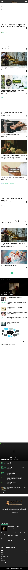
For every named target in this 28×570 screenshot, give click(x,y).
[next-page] (3, 492)
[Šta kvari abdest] (14, 39)
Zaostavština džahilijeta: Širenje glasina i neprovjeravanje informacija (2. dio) (15, 478)
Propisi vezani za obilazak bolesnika (14, 307)
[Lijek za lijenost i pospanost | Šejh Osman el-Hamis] (3, 299)
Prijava (2, 494)
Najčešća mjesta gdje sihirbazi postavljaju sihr (16, 467)
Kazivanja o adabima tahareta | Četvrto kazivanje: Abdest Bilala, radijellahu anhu (13, 25)
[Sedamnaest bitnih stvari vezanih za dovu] (14, 169)
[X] (14, 517)
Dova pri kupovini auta (11, 482)
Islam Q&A (3, 115)
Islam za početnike (4, 556)
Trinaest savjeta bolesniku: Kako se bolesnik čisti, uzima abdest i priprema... (14, 156)
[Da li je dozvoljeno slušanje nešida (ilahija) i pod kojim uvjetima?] (3, 319)
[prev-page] (1, 492)
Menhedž (2, 27)
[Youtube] (16, 517)
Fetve (2, 554)
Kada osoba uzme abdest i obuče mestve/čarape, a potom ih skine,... (13, 91)
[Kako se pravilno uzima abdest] (14, 126)
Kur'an (2, 294)
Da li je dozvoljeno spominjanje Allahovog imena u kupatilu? (13, 221)
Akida (2, 552)
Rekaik (2, 550)
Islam (2, 558)
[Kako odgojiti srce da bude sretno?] (3, 464)
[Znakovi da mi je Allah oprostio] (14, 451)
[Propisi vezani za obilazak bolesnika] (3, 309)
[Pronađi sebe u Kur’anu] (14, 287)
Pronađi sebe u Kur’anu (7, 293)
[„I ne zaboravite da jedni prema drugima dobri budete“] (3, 304)
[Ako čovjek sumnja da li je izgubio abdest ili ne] (14, 59)
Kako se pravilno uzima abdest (10, 135)
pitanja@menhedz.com (17, 514)
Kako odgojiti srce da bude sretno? (14, 462)
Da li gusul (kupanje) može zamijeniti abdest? (12, 113)
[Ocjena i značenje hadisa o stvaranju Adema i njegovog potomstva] (3, 473)
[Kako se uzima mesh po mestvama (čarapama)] (14, 190)
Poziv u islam (3, 459)
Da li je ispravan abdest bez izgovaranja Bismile (13, 244)
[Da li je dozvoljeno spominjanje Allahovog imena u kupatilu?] (14, 212)
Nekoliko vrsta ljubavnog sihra (13, 322)
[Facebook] (11, 517)
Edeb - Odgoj (10, 535)
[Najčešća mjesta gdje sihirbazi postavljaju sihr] (3, 468)
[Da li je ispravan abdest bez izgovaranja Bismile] (14, 235)
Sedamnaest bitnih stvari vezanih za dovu (13, 178)
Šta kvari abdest (5, 47)
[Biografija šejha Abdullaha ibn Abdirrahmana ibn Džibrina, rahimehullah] (3, 314)
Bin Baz (2, 93)
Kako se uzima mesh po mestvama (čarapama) (11, 199)
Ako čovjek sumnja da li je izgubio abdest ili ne (14, 68)
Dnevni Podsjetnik (9, 459)
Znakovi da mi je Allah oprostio (9, 457)
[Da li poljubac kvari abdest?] (14, 257)
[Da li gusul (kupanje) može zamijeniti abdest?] (14, 104)
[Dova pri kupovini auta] (3, 483)
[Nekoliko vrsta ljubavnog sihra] (3, 324)
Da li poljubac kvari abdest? (9, 265)
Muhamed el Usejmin (5, 158)
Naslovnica (2, 4)
